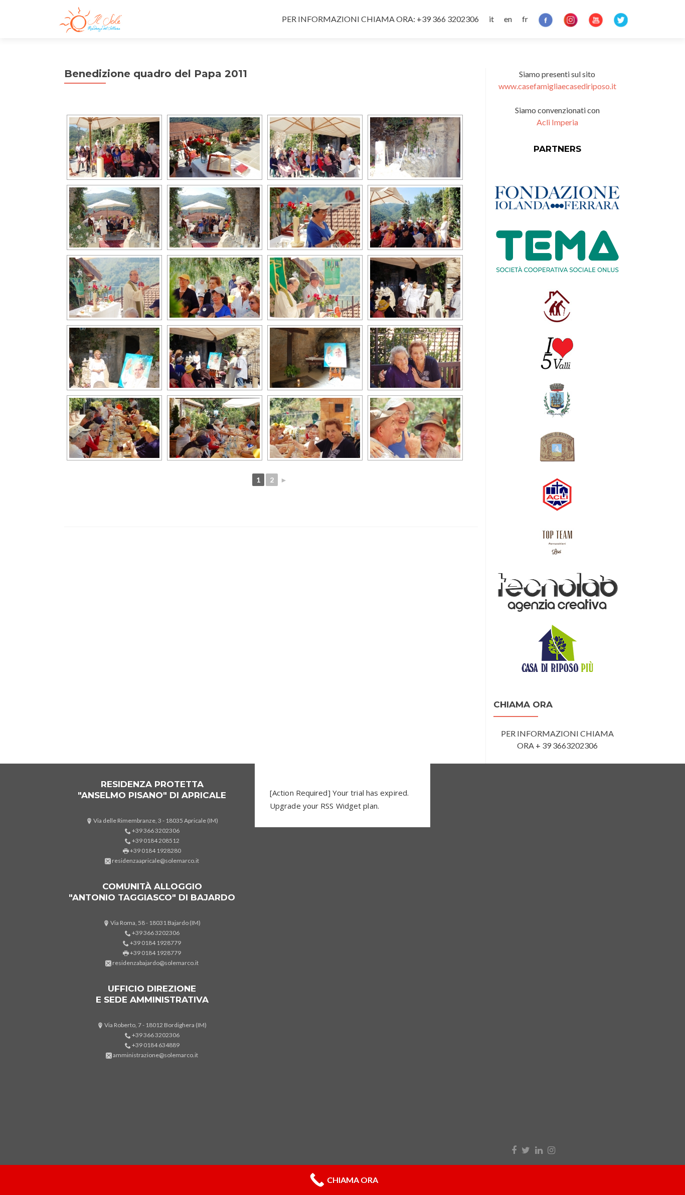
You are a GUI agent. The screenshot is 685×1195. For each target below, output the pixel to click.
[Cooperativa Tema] (557, 250)
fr (525, 19)
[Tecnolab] (557, 591)
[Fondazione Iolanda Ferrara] (557, 196)
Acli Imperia (557, 122)
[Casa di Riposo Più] (557, 647)
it (491, 19)
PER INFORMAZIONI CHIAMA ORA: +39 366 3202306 (380, 19)
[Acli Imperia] (557, 493)
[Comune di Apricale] (557, 399)
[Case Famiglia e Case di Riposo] (557, 305)
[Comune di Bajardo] (557, 446)
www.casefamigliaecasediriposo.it (557, 86)
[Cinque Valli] (557, 352)
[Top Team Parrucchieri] (557, 540)
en (508, 19)
